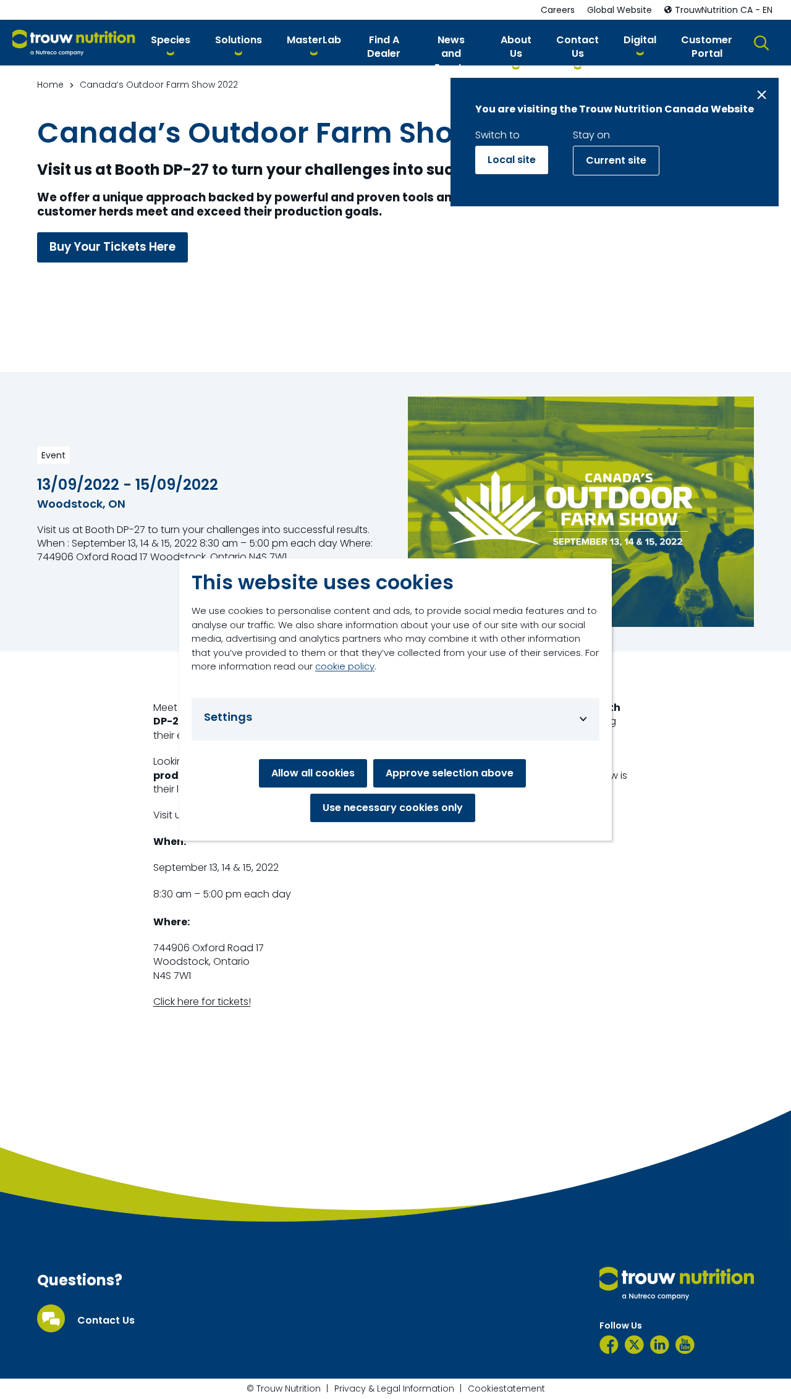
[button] (170, 42)
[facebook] (609, 1344)
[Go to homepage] (73, 43)
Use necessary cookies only (393, 807)
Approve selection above (450, 773)
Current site (616, 160)
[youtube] (685, 1344)
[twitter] (634, 1344)
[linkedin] (659, 1344)
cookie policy (344, 666)
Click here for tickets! (202, 1002)
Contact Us (106, 1320)
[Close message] (762, 95)
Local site (512, 160)
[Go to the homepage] (676, 1283)
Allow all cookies (313, 773)
